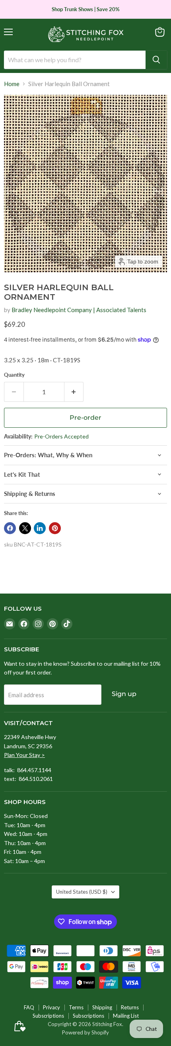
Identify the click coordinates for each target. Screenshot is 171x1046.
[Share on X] (25, 528)
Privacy (51, 1007)
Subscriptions (48, 1016)
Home (11, 84)
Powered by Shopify (85, 1032)
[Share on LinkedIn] (40, 528)
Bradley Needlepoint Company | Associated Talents (79, 309)
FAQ (29, 1007)
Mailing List (126, 1016)
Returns (130, 1007)
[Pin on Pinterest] (55, 528)
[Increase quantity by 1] (74, 392)
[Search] (156, 60)
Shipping (102, 1007)
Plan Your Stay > (24, 754)
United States (81, 892)
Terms (76, 1007)
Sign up (124, 694)
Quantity (14, 375)
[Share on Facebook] (10, 528)
